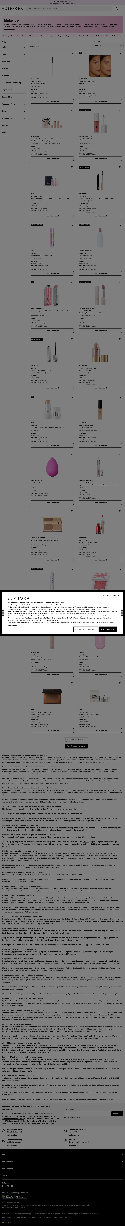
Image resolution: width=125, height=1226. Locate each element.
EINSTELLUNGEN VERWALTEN (85, 629)
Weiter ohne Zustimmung (111, 595)
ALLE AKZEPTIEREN (107, 629)
